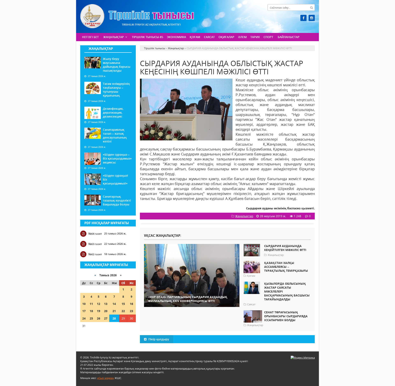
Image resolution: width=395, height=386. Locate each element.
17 (84, 311)
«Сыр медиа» (105, 378)
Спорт (268, 37)
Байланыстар (289, 37)
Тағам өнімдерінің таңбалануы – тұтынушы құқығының (116, 89)
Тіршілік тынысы (137, 16)
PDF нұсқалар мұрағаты (106, 223)
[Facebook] (303, 18)
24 (84, 318)
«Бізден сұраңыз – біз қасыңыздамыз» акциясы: (117, 158)
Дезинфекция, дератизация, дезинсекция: (113, 112)
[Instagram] (312, 18)
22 (123, 311)
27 (105, 318)
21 (114, 311)
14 (114, 304)
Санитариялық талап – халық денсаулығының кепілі (115, 135)
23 (131, 311)
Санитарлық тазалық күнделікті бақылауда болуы (117, 200)
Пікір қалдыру (158, 339)
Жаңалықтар (113, 37)
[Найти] (311, 7)
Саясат (209, 37)
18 (91, 311)
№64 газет (95, 234)
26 (98, 318)
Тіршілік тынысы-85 (147, 37)
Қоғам (195, 37)
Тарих (255, 37)
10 (84, 304)
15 (123, 304)
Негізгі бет (90, 37)
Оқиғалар (226, 37)
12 (98, 304)
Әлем (242, 37)
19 (98, 311)
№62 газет (95, 254)
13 (105, 304)
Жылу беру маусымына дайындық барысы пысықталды (116, 64)
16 (131, 304)
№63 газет (95, 244)
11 (91, 304)
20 (105, 311)
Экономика (176, 37)
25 (91, 318)
